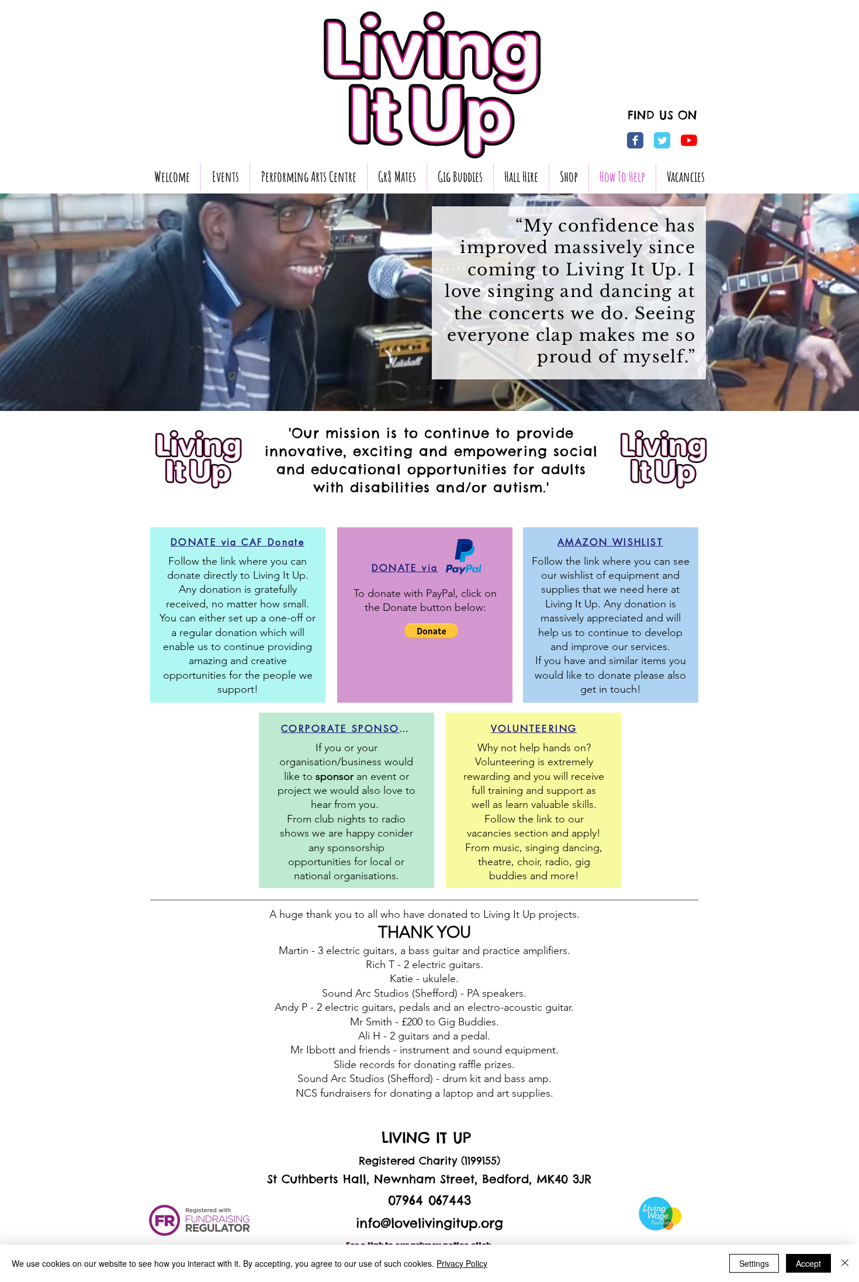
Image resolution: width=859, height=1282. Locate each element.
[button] (568, 177)
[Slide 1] (418, 387)
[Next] (796, 302)
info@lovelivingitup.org (429, 1223)
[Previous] (63, 302)
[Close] (845, 1263)
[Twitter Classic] (662, 140)
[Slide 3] (441, 387)
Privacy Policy (462, 1263)
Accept (808, 1263)
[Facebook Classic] (635, 140)
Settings (754, 1263)
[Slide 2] (429, 388)
